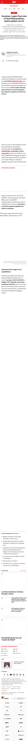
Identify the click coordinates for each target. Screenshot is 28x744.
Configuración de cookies (15, 688)
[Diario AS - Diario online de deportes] (14, 2)
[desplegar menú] (2, 2)
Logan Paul (5, 153)
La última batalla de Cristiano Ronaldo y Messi (12, 593)
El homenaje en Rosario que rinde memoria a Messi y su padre (18, 610)
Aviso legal (9, 686)
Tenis (19, 8)
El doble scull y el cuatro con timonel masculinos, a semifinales (14, 565)
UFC (10, 8)
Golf (23, 8)
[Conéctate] (26, 2)
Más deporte (14, 6)
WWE (14, 8)
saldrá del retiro (17, 81)
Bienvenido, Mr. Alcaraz (10, 561)
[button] (2, 60)
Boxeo (5, 8)
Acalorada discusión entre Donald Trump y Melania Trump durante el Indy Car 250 (19, 600)
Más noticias (23, 570)
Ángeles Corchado (12, 52)
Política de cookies (5, 688)
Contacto (3, 686)
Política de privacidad (16, 686)
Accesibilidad (4, 690)
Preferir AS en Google (13, 60)
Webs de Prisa (20, 698)
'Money (16, 198)
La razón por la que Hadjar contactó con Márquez (13, 557)
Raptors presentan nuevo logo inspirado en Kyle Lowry (12, 538)
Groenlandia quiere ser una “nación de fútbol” (11, 639)
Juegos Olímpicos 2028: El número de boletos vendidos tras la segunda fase (13, 543)
